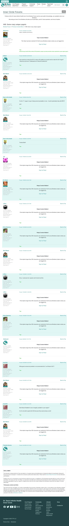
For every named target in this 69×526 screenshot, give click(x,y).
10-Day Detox (28, 504)
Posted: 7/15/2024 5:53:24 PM (25, 250)
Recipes (44, 4)
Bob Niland (6, 73)
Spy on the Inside (7, 97)
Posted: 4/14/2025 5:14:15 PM (25, 421)
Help (64, 11)
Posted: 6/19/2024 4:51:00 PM (25, 30)
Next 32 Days (28, 508)
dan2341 (5, 362)
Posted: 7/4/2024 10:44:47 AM (25, 180)
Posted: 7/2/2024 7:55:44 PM (25, 115)
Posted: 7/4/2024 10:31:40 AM (25, 156)
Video (47, 512)
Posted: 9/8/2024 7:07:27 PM (25, 339)
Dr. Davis (5, 180)
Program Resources (24, 5)
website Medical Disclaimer (51, 474)
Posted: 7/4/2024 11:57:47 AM (25, 203)
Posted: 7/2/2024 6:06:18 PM (25, 97)
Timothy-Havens (7, 445)
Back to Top (63, 55)
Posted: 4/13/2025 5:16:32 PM (25, 362)
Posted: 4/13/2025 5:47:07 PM (25, 380)
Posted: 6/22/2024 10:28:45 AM (25, 55)
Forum (38, 4)
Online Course (28, 505)
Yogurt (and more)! (50, 5)
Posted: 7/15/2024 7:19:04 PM (25, 292)
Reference (5, 30)
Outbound (5, 339)
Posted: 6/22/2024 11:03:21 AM (25, 73)
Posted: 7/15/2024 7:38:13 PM (25, 315)
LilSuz (4, 203)
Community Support (32, 5)
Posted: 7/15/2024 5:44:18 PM (25, 227)
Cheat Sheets (28, 507)
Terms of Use (6, 521)
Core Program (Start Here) (15, 5)
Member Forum (6, 26)
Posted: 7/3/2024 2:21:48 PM (25, 138)
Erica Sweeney (7, 227)
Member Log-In (5, 1)
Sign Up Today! (42, 44)
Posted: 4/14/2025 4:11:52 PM (25, 403)
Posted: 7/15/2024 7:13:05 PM (25, 274)
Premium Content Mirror (18, 26)
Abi (4, 156)
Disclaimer (13, 521)
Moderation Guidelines (18, 492)
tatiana (5, 55)
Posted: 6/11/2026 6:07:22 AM (25, 445)
